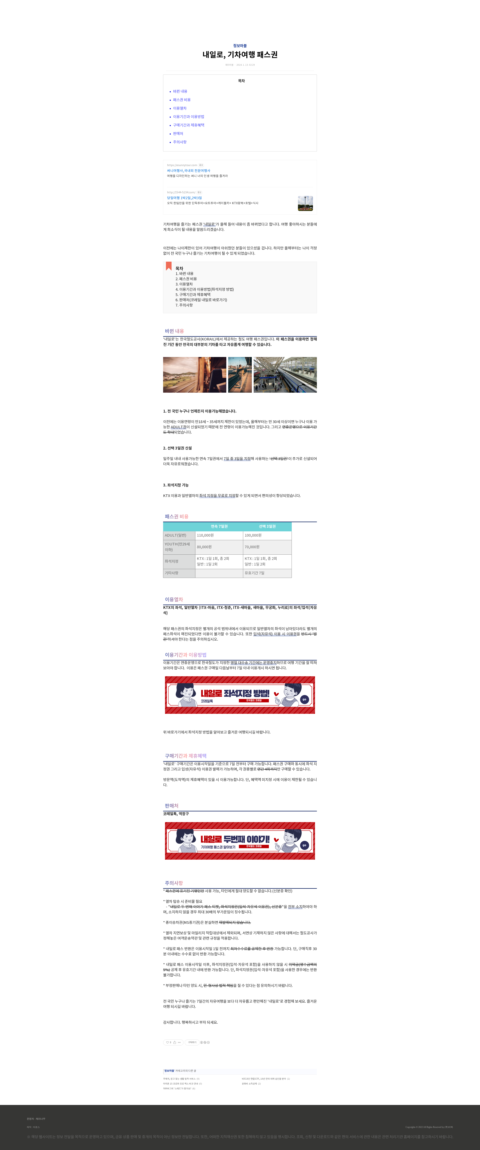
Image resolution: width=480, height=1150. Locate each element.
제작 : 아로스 (33, 1127)
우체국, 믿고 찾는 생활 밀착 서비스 (179, 1079)
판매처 (178, 134)
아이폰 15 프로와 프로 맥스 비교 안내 (180, 1084)
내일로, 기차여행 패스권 (240, 54)
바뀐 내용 (180, 92)
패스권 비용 (182, 100)
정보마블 (240, 46)
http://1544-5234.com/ (181, 192)
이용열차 (180, 108)
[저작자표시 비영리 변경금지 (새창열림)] (205, 1042)
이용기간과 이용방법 (188, 117)
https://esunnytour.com (182, 165)
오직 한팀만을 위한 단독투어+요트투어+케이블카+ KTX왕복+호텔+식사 (212, 203)
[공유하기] (174, 1042)
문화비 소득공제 (249, 1084)
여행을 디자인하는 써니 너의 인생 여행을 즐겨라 (197, 176)
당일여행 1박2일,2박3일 (184, 198)
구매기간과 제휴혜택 (188, 125)
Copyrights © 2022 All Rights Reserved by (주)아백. (429, 1127)
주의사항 (180, 142)
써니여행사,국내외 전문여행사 (188, 171)
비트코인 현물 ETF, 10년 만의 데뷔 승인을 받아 (264, 1079)
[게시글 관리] (179, 1042)
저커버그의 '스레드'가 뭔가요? (177, 1088)
